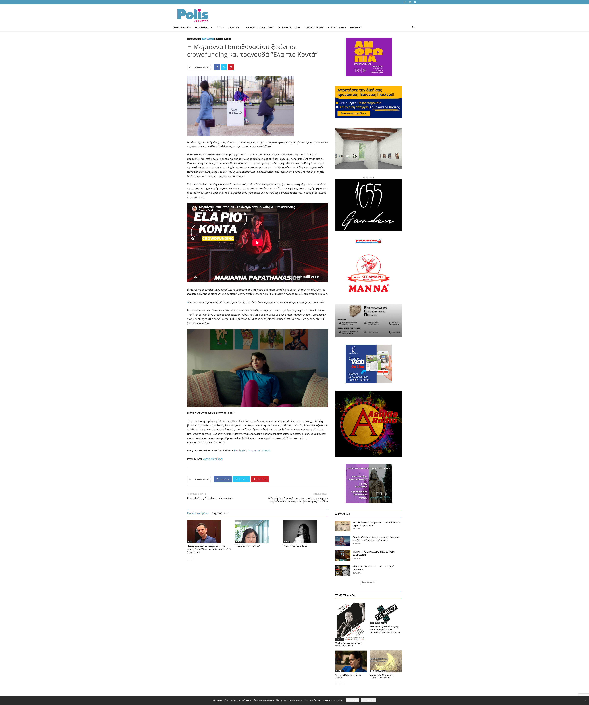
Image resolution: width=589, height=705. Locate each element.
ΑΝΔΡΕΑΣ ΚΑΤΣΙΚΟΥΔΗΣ (259, 27)
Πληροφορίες (368, 700)
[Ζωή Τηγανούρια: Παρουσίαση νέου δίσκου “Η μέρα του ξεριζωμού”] (342, 526)
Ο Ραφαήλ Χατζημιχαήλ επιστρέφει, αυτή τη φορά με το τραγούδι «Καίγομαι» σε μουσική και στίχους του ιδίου (298, 500)
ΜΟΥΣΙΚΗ (218, 39)
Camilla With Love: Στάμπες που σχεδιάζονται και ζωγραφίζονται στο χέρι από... (376, 539)
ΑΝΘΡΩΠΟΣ (284, 27)
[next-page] (194, 558)
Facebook (239, 450)
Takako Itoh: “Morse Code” (247, 545)
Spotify (266, 450)
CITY (219, 27)
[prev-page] (189, 558)
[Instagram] (410, 2)
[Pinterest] (231, 67)
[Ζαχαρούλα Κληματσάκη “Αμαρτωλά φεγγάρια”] (386, 661)
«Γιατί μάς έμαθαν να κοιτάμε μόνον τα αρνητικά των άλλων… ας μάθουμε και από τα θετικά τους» (209, 549)
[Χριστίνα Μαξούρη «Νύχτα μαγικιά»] (351, 661)
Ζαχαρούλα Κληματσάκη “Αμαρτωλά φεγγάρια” (381, 676)
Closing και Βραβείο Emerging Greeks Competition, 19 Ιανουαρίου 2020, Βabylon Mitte (385, 629)
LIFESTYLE (233, 27)
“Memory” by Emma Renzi (295, 545)
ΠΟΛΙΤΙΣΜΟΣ (202, 27)
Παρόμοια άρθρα (198, 513)
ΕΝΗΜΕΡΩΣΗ (181, 27)
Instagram (254, 450)
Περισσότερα (220, 513)
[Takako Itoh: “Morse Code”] (257, 531)
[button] (413, 27)
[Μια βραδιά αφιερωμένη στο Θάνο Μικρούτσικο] (351, 621)
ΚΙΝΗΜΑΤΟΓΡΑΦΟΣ (378, 623)
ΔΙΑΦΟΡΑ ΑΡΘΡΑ (336, 27)
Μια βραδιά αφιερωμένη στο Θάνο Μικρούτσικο (349, 644)
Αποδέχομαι (352, 700)
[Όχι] (585, 700)
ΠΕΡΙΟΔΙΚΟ (356, 27)
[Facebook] (404, 2)
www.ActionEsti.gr (213, 459)
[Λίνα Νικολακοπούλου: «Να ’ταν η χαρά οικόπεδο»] (342, 570)
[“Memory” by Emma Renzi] (305, 531)
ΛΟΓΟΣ (238, 542)
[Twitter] (415, 2)
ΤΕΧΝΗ (227, 39)
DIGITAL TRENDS (314, 27)
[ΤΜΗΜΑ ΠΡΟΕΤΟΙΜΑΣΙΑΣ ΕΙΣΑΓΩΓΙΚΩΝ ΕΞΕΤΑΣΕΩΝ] (342, 555)
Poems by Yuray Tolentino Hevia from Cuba (210, 498)
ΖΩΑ (297, 27)
